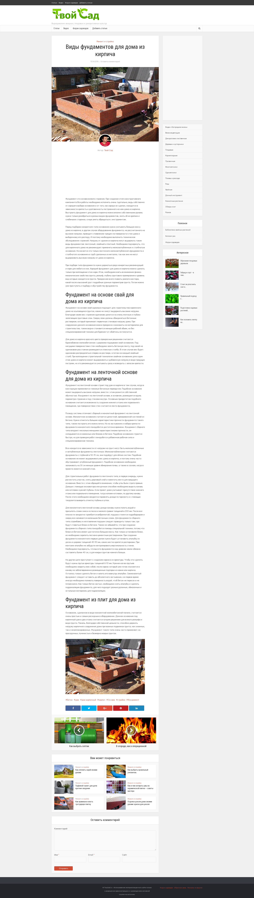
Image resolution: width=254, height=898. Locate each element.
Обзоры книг (170, 206)
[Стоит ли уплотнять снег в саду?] (172, 286)
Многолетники (171, 167)
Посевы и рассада (172, 178)
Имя (56, 854)
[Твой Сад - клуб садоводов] (76, 14)
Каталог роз (170, 236)
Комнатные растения (174, 201)
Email (91, 854)
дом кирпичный (89, 699)
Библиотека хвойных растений (177, 230)
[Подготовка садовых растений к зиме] (172, 310)
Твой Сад (108, 150)
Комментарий (60, 828)
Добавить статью (86, 2)
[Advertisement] (105, 174)
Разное (168, 212)
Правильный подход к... (188, 297)
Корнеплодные (171, 155)
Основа (111, 699)
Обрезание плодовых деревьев (188, 262)
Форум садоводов (71, 2)
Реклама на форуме (194, 887)
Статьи (54, 2)
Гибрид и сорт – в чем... (187, 273)
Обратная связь (180, 887)
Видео (61, 2)
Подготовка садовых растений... (188, 309)
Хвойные (168, 189)
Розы (167, 184)
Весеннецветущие (172, 132)
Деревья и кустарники (174, 144)
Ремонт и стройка (105, 41)
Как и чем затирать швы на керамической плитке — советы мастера (140, 788)
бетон (70, 699)
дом (77, 699)
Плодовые (169, 149)
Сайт (124, 854)
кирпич (102, 699)
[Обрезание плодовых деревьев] (172, 263)
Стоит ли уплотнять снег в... (188, 285)
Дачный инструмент (173, 195)
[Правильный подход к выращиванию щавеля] (172, 298)
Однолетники (170, 172)
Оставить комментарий (110, 61)
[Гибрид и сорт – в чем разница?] (172, 275)
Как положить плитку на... (188, 321)
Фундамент (133, 699)
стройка (121, 699)
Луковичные (170, 161)
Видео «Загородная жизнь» (176, 127)
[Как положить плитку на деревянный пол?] (172, 322)
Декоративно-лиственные (176, 138)
